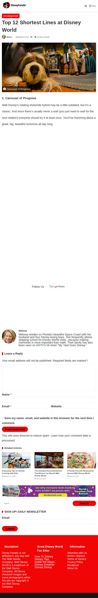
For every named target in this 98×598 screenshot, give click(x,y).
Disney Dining (43, 567)
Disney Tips (42, 559)
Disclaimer (73, 565)
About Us (72, 568)
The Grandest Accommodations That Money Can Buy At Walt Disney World (48, 473)
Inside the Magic (45, 561)
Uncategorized (10, 16)
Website (56, 406)
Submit (10, 528)
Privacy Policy (75, 562)
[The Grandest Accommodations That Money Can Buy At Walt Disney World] (49, 460)
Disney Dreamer (45, 564)
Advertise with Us (77, 552)
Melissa (9, 37)
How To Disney (44, 556)
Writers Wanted (76, 555)
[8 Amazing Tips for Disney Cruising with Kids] (16, 460)
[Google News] (57, 286)
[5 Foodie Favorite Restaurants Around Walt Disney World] (81, 460)
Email (6, 406)
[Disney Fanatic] (14, 6)
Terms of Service (76, 559)
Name (6, 394)
